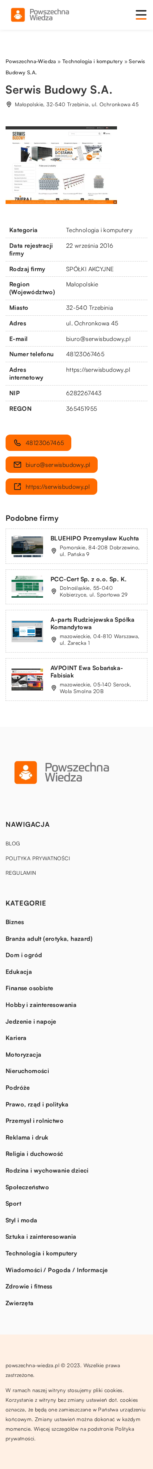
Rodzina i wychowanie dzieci (47, 1170)
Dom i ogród (24, 955)
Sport (13, 1203)
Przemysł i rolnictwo (35, 1120)
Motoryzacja (23, 1054)
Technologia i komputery (99, 230)
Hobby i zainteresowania (41, 1004)
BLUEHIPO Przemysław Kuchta (95, 538)
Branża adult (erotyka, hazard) (49, 938)
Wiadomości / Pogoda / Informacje (57, 1270)
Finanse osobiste (29, 988)
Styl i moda (21, 1220)
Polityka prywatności (38, 858)
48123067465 (85, 354)
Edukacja (19, 971)
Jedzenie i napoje (31, 1021)
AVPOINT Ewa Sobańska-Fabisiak (87, 671)
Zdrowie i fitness (29, 1286)
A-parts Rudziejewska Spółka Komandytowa (93, 623)
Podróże (18, 1087)
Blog (13, 843)
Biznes (15, 922)
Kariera (16, 1037)
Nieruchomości (27, 1071)
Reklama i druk (27, 1137)
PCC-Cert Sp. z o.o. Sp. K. (89, 579)
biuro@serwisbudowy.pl (98, 338)
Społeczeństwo (27, 1187)
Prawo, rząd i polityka (37, 1104)
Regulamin (21, 873)
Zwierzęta (20, 1303)
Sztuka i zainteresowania (41, 1236)
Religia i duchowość (35, 1153)
